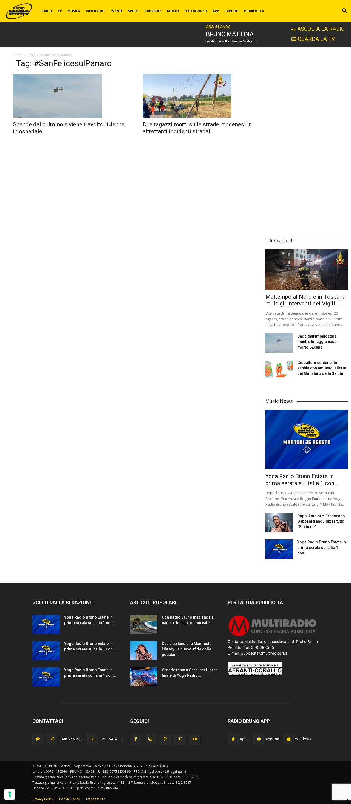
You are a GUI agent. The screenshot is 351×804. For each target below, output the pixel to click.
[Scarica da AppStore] (233, 739)
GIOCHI (173, 11)
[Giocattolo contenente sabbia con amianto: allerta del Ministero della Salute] (279, 369)
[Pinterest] (165, 739)
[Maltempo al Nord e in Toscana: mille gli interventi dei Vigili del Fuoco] (306, 269)
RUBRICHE (153, 11)
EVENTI (116, 11)
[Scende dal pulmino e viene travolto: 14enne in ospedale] (71, 96)
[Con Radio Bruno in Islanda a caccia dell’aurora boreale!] (143, 624)
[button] (344, 11)
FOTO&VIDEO (195, 11)
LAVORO (232, 11)
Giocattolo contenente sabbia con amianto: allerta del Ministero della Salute (321, 368)
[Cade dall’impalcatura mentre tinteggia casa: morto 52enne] (279, 343)
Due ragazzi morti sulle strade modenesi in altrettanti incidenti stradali (197, 128)
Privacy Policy (42, 799)
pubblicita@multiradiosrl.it (264, 653)
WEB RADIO (95, 11)
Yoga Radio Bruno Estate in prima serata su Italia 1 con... (301, 479)
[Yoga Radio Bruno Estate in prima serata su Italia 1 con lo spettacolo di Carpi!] (306, 439)
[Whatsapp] (52, 739)
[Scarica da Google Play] (258, 739)
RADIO (46, 11)
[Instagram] (150, 739)
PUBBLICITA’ (254, 11)
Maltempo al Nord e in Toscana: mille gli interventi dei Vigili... (306, 300)
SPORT (133, 11)
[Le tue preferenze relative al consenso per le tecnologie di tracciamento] (9, 794)
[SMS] (37, 739)
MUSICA (73, 11)
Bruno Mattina (230, 34)
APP (216, 11)
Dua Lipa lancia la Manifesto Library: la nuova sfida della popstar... (187, 649)
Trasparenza (95, 799)
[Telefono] (92, 739)
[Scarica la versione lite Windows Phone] (288, 739)
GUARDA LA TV (316, 39)
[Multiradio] (273, 635)
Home (17, 55)
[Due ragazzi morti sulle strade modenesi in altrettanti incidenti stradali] (201, 96)
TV (60, 11)
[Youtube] (194, 739)
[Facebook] (135, 739)
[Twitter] (179, 739)
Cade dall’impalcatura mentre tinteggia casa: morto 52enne (317, 341)
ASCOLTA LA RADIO (321, 29)
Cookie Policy (69, 799)
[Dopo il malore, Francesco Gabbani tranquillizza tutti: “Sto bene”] (279, 522)
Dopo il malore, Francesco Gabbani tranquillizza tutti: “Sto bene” (321, 521)
